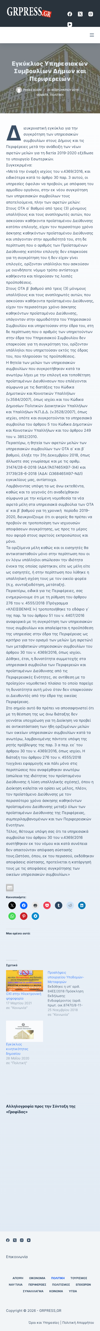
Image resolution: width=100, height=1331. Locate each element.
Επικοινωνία (17, 1256)
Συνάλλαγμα (33, 1291)
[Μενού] (92, 35)
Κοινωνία (56, 1291)
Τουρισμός (78, 1278)
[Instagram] (90, 14)
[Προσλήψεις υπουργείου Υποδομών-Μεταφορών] (68, 993)
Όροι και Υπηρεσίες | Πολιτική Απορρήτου (61, 1322)
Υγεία (73, 1291)
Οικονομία (37, 1278)
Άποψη (18, 1278)
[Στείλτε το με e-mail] (9, 887)
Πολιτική (56, 95)
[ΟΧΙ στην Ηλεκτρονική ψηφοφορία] (24, 980)
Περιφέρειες (37, 1284)
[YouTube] (69, 24)
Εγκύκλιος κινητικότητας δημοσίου (17, 1048)
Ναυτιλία (16, 1284)
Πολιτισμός (61, 1284)
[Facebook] (69, 14)
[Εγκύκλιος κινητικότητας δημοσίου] (24, 1031)
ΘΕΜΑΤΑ (42, 95)
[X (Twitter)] (80, 14)
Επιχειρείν (83, 1284)
